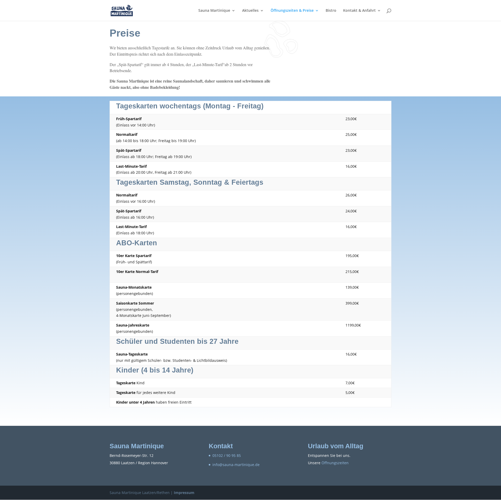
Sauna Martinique (214, 11)
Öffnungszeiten (335, 462)
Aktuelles (250, 11)
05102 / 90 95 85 (226, 455)
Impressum (184, 492)
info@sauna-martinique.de (236, 464)
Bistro (331, 11)
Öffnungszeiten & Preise (292, 11)
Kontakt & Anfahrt (359, 11)
